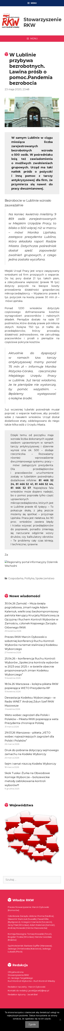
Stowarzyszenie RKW (43, 22)
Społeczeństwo (44, 578)
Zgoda (32, 1024)
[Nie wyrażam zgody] (60, 1019)
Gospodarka (15, 578)
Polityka (29, 578)
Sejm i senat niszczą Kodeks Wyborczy (30, 763)
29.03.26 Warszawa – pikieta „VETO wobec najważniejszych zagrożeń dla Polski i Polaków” (29, 736)
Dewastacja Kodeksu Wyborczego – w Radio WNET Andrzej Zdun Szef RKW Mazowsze (30, 701)
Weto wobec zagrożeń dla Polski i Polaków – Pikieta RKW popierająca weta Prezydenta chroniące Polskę (31, 719)
